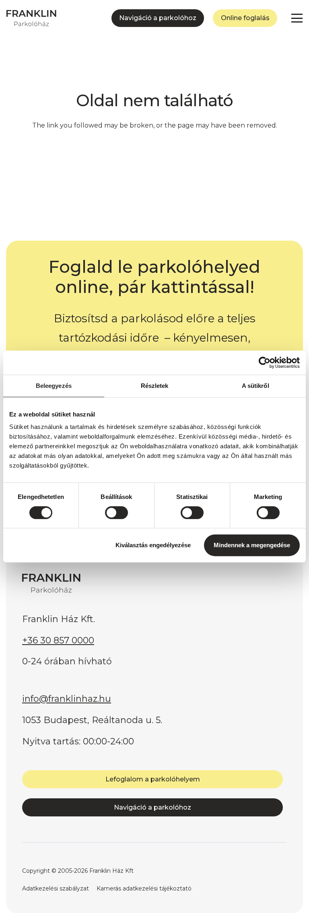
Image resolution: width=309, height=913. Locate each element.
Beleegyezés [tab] (54, 385)
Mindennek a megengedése (252, 545)
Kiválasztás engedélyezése (153, 545)
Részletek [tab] (155, 385)
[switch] (116, 512)
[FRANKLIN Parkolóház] (31, 18)
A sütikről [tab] (255, 385)
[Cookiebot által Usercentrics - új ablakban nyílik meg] (264, 363)
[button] (297, 18)
